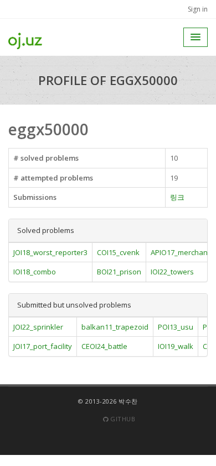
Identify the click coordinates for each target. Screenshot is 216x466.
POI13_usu (175, 327)
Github (122, 419)
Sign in (198, 9)
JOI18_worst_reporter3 (50, 252)
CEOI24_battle (104, 346)
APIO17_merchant (180, 252)
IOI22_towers (172, 272)
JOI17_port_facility (42, 346)
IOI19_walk (175, 346)
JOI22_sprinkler (38, 327)
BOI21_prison (119, 272)
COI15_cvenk (118, 252)
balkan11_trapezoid (114, 327)
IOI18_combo (34, 272)
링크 (177, 197)
